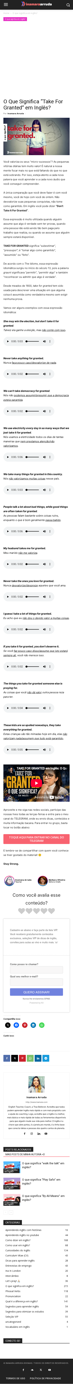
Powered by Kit (36, 1002)
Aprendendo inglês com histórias (23, 1230)
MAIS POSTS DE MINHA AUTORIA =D (25, 1154)
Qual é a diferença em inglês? (21, 1301)
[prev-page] (5, 1212)
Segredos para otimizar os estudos (24, 1311)
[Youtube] (47, 1134)
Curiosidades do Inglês (17, 1250)
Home (6, 13)
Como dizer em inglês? (17, 1240)
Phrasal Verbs (12, 1291)
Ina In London (13, 1270)
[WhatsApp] (30, 1058)
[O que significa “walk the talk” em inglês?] (11, 1167)
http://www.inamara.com (37, 1102)
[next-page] (11, 1212)
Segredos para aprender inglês (22, 1306)
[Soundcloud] (32, 1370)
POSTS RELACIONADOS (18, 1149)
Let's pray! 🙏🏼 (12, 1281)
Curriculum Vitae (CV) (16, 1255)
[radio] (21, 911)
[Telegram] (45, 1058)
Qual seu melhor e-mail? (24, 976)
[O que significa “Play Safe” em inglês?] (11, 1183)
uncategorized (13, 1321)
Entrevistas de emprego (18, 1265)
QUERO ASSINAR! (36, 992)
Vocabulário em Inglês (17, 1326)
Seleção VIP (11, 1316)
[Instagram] (33, 1134)
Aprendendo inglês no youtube (22, 1235)
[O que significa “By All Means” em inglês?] (11, 1200)
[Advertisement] (36, 60)
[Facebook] (6, 1058)
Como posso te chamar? (24, 964)
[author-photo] (36, 1092)
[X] (14, 1058)
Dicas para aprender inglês (20, 1260)
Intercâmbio (12, 1275)
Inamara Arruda (15, 113)
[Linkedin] (38, 1058)
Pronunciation (13, 1296)
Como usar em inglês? (17, 1245)
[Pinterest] (22, 1058)
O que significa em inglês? (25, 13)
